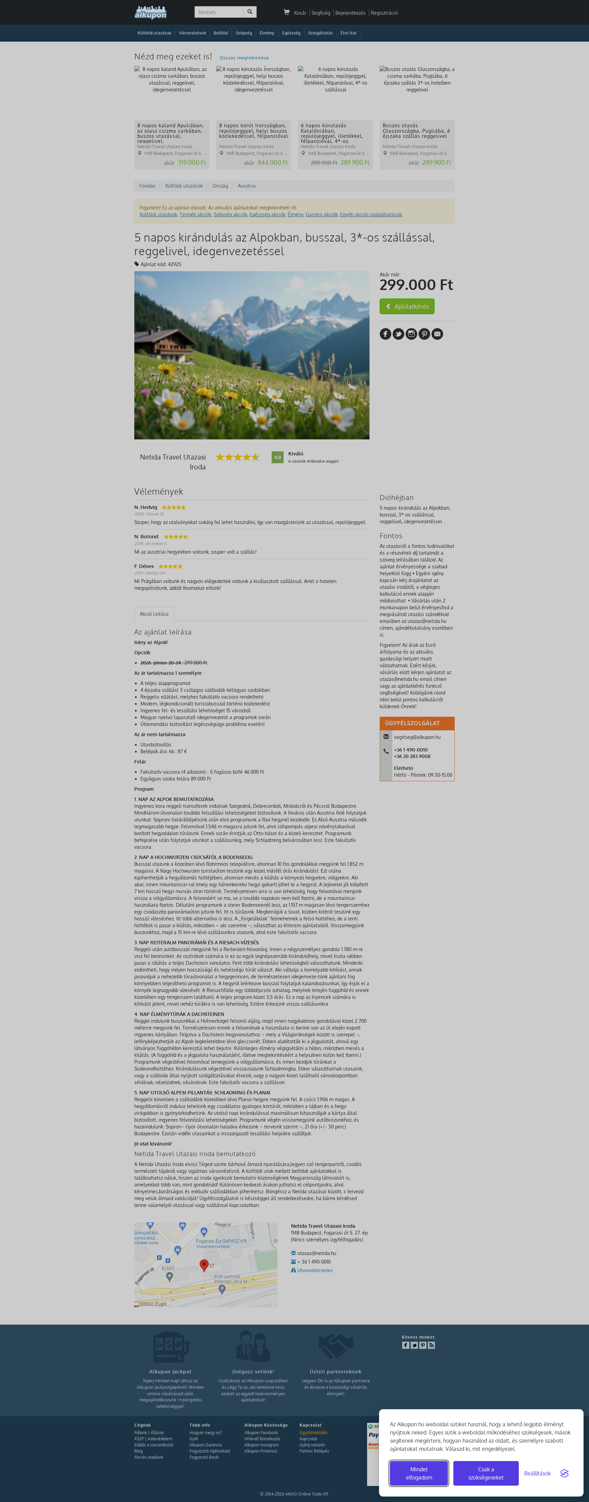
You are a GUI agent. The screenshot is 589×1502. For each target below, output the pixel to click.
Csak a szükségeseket (486, 1473)
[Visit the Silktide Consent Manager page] (564, 1473)
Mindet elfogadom (419, 1473)
